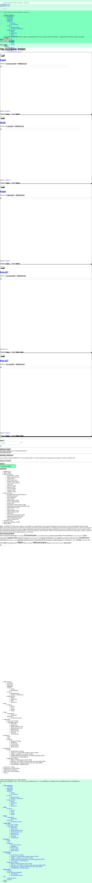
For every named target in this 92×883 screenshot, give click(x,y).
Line (8, 484)
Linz (59, 538)
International (14, 690)
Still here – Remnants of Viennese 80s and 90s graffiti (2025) (28, 761)
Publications (7, 748)
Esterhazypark (54, 535)
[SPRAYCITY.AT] (5, 5)
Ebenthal (43, 535)
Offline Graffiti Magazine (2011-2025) (21, 760)
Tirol (1, 543)
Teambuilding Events (17, 875)
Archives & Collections (17, 695)
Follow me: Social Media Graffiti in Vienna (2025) (25, 752)
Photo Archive (15, 744)
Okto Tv (9, 509)
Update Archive (15, 693)
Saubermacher (29, 540)
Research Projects (16, 741)
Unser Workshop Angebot (14, 872)
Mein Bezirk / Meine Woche (15, 504)
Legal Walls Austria (12, 722)
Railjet (3, 60)
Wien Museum (55, 543)
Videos (13, 44)
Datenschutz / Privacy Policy (12, 768)
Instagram (7, 111)
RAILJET (4, 272)
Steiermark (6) (15, 731)
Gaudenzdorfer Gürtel (78, 535)
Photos (13, 40)
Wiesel (61, 543)
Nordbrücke (84, 538)
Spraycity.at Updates (9, 522)
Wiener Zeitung (11, 519)
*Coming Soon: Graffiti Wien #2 (19, 757)
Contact (6, 772)
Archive (9, 692)
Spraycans (14, 36)
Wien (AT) (10, 716)
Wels (15, 543)
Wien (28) (13, 723)
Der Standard (11, 496)
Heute (9, 499)
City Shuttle (21, 535)
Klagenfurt (43, 538)
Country (9, 687)
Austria (13, 689)
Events (13, 43)
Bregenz (15, 535)
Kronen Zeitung (11, 502)
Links (8, 738)
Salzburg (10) (15, 729)
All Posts (9, 705)
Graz (85, 536)
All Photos (10, 683)
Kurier (9, 503)
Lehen (55, 538)
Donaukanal (30, 535)
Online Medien (11, 510)
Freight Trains (11, 481)
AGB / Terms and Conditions (12, 771)
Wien (22, 352)
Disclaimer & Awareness (10, 770)
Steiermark (84, 540)
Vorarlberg (11, 543)
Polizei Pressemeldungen (14, 515)
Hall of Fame (10, 483)
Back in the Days (12, 477)
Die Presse (10, 497)
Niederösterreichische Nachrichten (17, 506)
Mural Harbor (65, 538)
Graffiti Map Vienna (16, 52)
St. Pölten (73, 540)
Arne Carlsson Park (6, 535)
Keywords (10, 684)
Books (12, 697)
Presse (6, 493)
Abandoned (10, 475)
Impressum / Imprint (9, 767)
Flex (60, 536)
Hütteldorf (20, 538)
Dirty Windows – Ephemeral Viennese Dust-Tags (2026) (26, 763)
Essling (47, 535)
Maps (6, 46)
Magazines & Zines (12, 758)
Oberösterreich (4, 540)
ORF (8, 513)
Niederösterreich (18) (17, 726)
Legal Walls (7, 719)
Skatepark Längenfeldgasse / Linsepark (58, 540)
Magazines (14, 699)
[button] (5, 8)
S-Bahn (9, 486)
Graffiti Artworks (11, 878)
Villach (5, 543)
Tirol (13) (13, 732)
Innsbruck (26, 538)
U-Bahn (9, 491)
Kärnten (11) (14, 725)
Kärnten (50, 538)
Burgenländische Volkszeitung (15, 494)
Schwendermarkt (39, 540)
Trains (8, 114)
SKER (3, 122)
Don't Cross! (10, 480)
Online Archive (8, 681)
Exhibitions (14, 742)
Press (12, 708)
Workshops (7, 869)
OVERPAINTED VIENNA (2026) (20, 764)
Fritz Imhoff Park (67, 535)
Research (6, 735)
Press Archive (15, 745)
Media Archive (11, 696)
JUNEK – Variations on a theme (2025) (22, 754)
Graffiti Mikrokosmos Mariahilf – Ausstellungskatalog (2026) (27, 755)
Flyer (12, 700)
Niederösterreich (74, 538)
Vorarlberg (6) (15, 734)
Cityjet (9, 478)
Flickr (6, 349)
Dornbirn (38, 535)
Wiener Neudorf (28, 543)
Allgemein (6, 471)
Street (9, 487)
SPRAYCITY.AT (22, 63)
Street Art (9, 488)
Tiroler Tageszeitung (13, 517)
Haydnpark (3, 538)
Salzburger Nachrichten (14, 516)
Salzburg (20, 540)
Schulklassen (14, 873)
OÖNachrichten (11, 512)
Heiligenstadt (12, 538)
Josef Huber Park (35, 538)
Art (4, 876)
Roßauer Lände (13, 540)
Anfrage (9, 871)
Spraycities (14, 715)
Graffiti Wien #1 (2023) (17, 751)
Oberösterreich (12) (16, 728)
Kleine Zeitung (11, 500)
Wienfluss (49, 543)
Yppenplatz (67, 543)
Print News (7, 520)
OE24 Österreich (12, 507)
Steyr (89, 540)
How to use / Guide (12, 721)
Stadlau (79, 540)
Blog (6, 37)
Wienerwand (39, 542)
